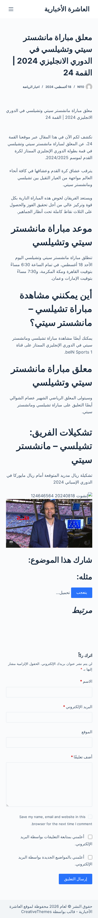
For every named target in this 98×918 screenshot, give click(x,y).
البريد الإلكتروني (77, 706)
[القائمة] (11, 9)
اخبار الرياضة (31, 87)
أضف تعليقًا (81, 756)
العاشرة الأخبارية (67, 9)
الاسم (86, 681)
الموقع (87, 731)
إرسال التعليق (75, 878)
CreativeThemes (36, 911)
